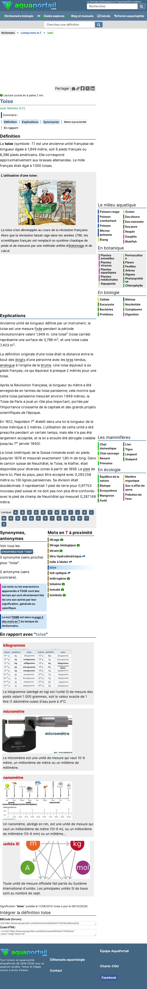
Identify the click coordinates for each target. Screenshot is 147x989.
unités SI (11, 844)
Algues (130, 274)
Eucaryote (107, 304)
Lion (128, 444)
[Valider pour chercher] (141, 6)
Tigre (129, 449)
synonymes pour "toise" (16, 551)
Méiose (130, 299)
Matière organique (132, 478)
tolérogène (58, 578)
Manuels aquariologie (69, 959)
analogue (7, 365)
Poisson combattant (108, 218)
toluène (55, 584)
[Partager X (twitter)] (88, 89)
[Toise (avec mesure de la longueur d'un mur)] (48, 203)
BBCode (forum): (11, 919)
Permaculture (134, 257)
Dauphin (131, 236)
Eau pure (131, 226)
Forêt (103, 500)
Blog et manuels (82, 16)
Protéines (106, 314)
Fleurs (129, 262)
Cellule (104, 299)
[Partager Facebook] (83, 89)
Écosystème (108, 490)
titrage (55, 540)
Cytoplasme (133, 309)
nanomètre (13, 777)
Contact (56, 970)
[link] (29, 6)
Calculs (105, 16)
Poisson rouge (109, 212)
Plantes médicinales (109, 278)
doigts (20, 360)
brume (46, 365)
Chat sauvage (109, 453)
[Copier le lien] (78, 89)
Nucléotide (132, 304)
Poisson (105, 225)
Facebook (109, 977)
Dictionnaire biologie (18, 16)
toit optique (58, 573)
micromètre (13, 711)
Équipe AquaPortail (114, 951)
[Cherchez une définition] (99, 25)
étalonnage (76, 246)
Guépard (131, 459)
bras (69, 360)
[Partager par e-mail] (73, 89)
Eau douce (132, 216)
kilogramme (14, 645)
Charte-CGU (109, 966)
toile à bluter (59, 562)
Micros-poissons (106, 232)
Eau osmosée (134, 221)
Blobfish (131, 241)
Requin (130, 231)
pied (86, 469)
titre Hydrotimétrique (66, 556)
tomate (55, 589)
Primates (106, 463)
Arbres (130, 270)
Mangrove (107, 495)
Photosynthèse (134, 280)
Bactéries (106, 309)
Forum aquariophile (131, 16)
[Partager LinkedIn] (93, 89)
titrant (54, 551)
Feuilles (130, 266)
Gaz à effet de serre (135, 487)
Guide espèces (54, 16)
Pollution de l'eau (133, 496)
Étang (104, 239)
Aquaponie (108, 283)
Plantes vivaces (106, 264)
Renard (105, 458)
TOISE (15, 617)
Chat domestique (108, 446)
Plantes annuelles (107, 257)
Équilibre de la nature (109, 478)
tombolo (56, 595)
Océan (129, 212)
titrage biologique (63, 545)
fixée (38, 329)
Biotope (105, 485)
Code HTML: (8, 927)
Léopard (131, 454)
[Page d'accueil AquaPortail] (29, 9)
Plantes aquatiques (108, 271)
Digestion (132, 314)
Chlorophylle (134, 285)
